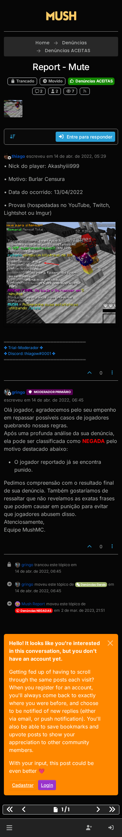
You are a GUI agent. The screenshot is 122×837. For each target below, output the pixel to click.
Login (47, 785)
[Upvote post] (89, 373)
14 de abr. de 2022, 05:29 (80, 156)
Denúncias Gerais (93, 584)
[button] (9, 827)
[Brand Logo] (61, 15)
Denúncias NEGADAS (35, 610)
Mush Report (33, 603)
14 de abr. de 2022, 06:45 (58, 400)
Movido (54, 81)
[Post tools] (112, 373)
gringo (18, 392)
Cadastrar (23, 785)
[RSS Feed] (85, 91)
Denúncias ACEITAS (94, 81)
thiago (18, 156)
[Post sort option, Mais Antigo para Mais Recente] (13, 136)
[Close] (110, 643)
